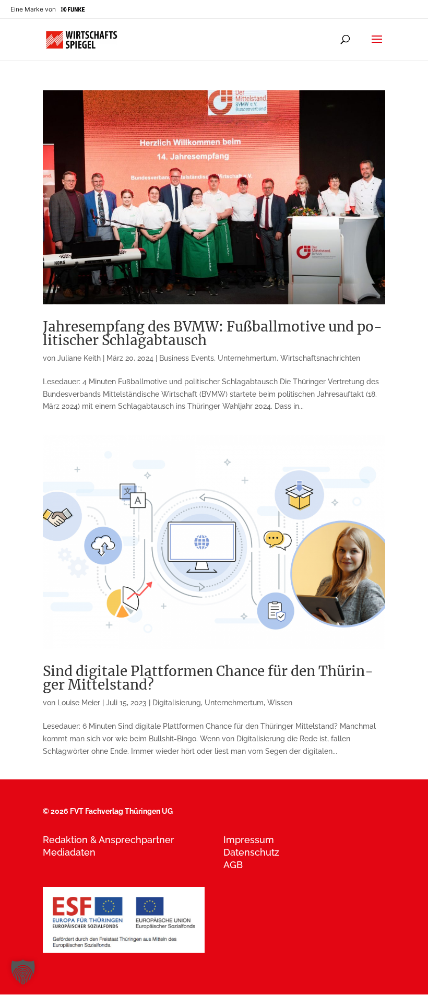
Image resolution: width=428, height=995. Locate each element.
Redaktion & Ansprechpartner (108, 839)
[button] (23, 972)
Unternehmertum (247, 358)
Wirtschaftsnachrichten (320, 358)
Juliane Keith (79, 358)
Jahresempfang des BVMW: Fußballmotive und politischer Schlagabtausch (212, 333)
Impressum (248, 839)
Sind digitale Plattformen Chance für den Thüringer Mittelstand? (208, 677)
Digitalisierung (176, 702)
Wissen (279, 702)
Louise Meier (78, 702)
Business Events (186, 358)
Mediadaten (69, 852)
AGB (233, 864)
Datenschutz (251, 852)
